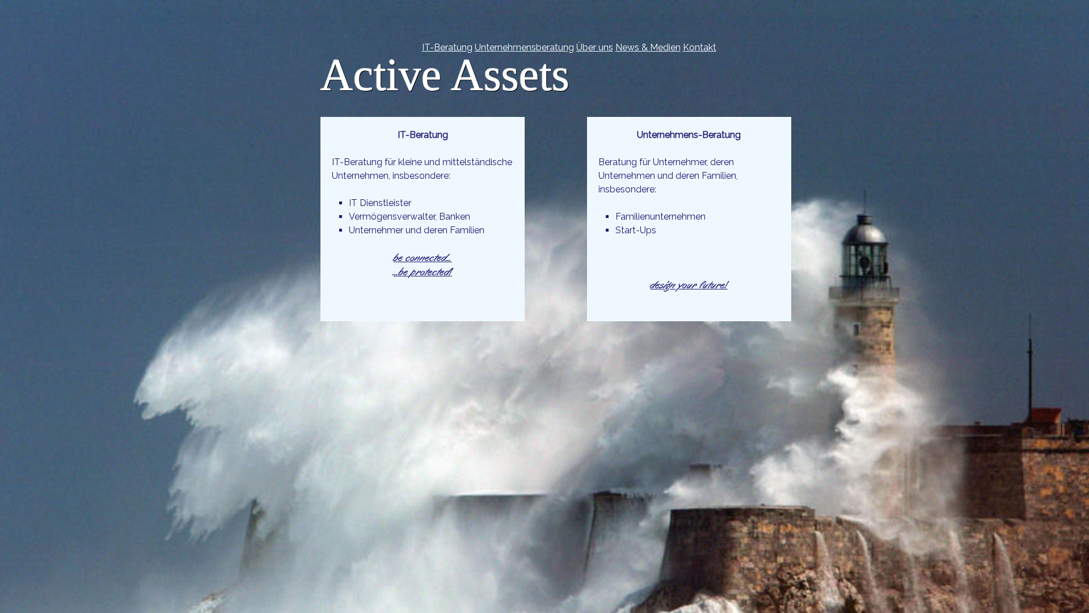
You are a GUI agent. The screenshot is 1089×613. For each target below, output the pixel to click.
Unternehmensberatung (524, 47)
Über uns (594, 47)
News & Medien (648, 47)
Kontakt (699, 47)
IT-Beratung (447, 47)
